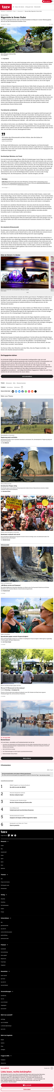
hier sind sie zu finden (45, 775)
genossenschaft (4, 925)
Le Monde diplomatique (6, 1025)
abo (2, 922)
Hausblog (3, 902)
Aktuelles (3, 898)
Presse (2, 911)
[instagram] (15, 836)
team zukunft (4, 975)
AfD (2, 878)
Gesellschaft (9, 11)
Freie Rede (3, 961)
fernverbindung (4, 952)
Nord (2, 865)
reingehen (3, 965)
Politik (2, 845)
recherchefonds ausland (6, 932)
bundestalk (3, 948)
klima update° (4, 955)
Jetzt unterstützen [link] (27, 376)
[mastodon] (9, 836)
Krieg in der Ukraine (5, 882)
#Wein (14, 383)
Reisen (2, 1039)
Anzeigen (3, 1049)
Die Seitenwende (4, 905)
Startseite (3, 11)
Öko (2, 848)
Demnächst (3, 995)
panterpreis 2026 (5, 938)
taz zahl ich (3, 928)
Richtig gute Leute (5, 885)
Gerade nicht (47, 1068)
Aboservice (3, 1063)
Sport (2, 858)
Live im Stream (4, 1002)
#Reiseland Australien (21, 383)
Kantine (2, 1043)
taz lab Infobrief (4, 985)
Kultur (2, 855)
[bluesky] (12, 836)
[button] (52, 1)
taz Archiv (3, 1029)
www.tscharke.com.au (42, 181)
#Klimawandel (9, 383)
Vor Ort (2, 998)
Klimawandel (20, 11)
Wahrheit (3, 868)
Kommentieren (10, 387)
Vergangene (3, 1005)
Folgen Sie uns (4, 835)
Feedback (3, 1059)
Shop (2, 1046)
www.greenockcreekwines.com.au (18, 183)
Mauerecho (3, 958)
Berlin (2, 861)
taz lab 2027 (3, 1008)
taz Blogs (3, 1019)
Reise (14, 11)
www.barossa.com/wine (23, 184)
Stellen (2, 908)
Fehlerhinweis (17, 387)
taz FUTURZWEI (4, 1022)
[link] (14, 7)
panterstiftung (4, 935)
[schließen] (52, 1068)
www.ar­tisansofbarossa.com (43, 183)
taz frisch (3, 978)
